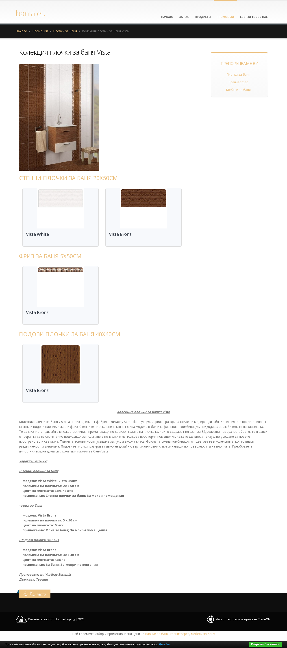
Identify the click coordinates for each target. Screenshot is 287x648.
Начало (21, 31)
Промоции (40, 31)
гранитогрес (179, 634)
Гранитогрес (238, 82)
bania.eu (31, 13)
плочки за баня (157, 634)
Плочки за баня (65, 31)
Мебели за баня (238, 90)
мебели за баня (203, 634)
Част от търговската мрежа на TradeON (243, 619)
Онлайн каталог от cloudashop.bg (51, 619)
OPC (81, 619)
